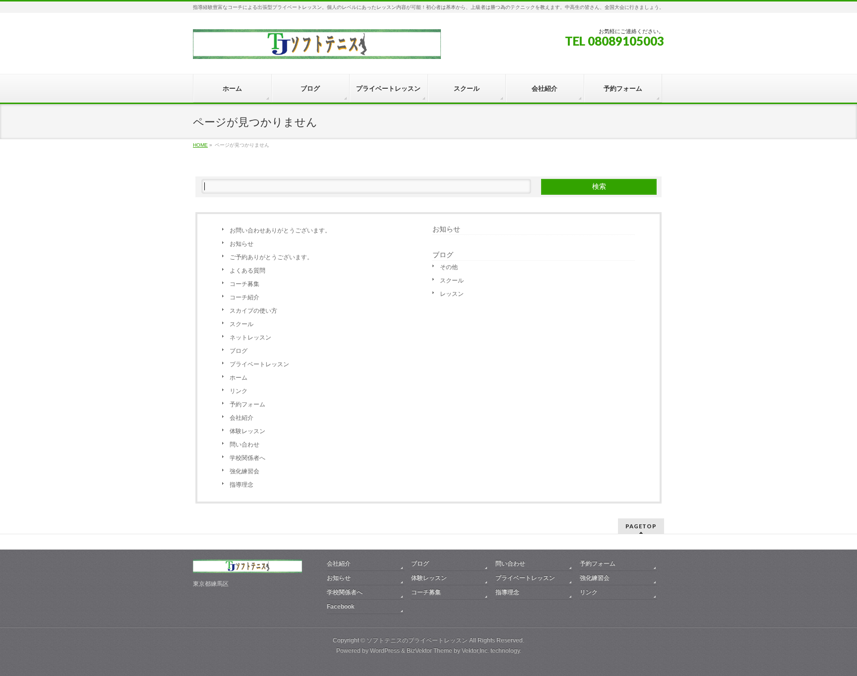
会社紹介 (241, 417)
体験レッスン (247, 431)
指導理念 (241, 484)
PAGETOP (641, 526)
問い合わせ (244, 444)
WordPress (385, 650)
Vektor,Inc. (475, 650)
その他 (449, 267)
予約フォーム (247, 404)
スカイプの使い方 (253, 310)
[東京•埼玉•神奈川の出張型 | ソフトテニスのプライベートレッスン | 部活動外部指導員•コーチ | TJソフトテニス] (317, 48)
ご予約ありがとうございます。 (271, 257)
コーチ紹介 (244, 297)
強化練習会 (244, 471)
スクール (241, 324)
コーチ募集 (244, 284)
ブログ (238, 350)
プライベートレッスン (259, 364)
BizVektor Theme (429, 650)
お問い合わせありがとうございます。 (280, 230)
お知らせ (241, 243)
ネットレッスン (250, 337)
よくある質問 (247, 270)
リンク (238, 391)
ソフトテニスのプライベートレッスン (417, 640)
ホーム (238, 377)
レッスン (452, 293)
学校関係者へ (247, 457)
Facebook (341, 606)
